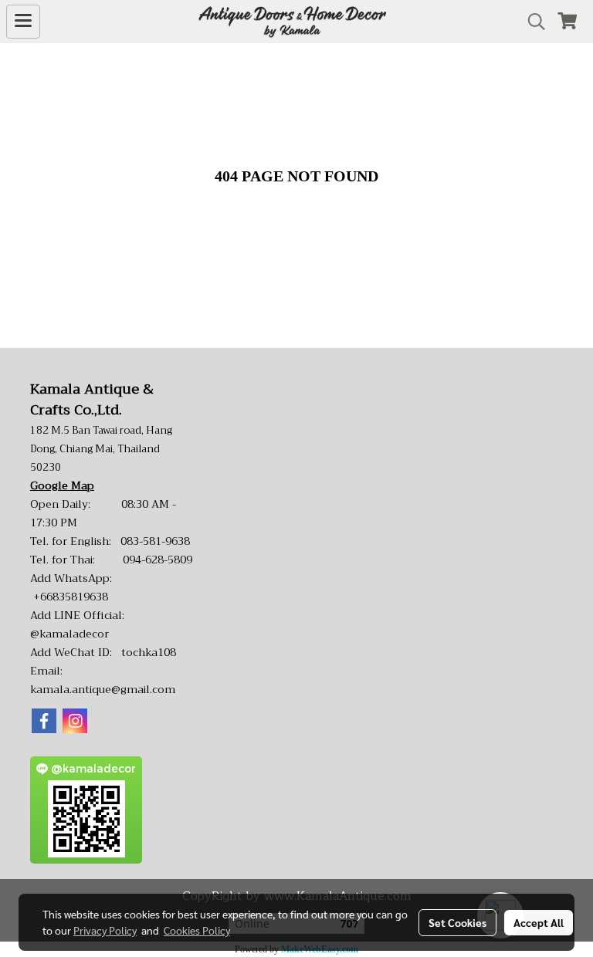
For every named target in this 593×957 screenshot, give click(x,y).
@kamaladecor (69, 633)
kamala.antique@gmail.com (102, 689)
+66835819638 (70, 596)
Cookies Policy (197, 930)
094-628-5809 (157, 559)
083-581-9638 (155, 541)
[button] (531, 21)
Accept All (538, 922)
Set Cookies (457, 922)
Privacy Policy (105, 930)
